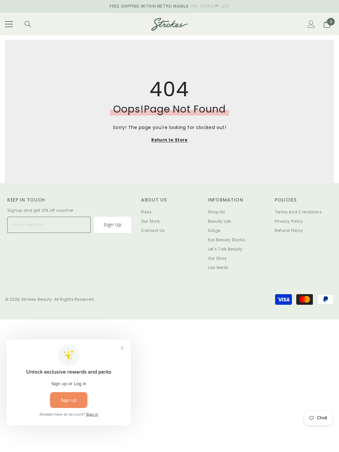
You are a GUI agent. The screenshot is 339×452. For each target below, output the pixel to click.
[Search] (28, 24)
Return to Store (169, 140)
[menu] (9, 24)
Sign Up (112, 224)
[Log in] (311, 24)
